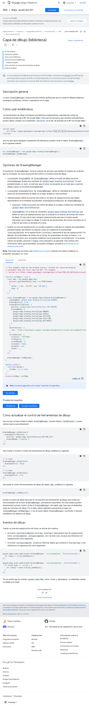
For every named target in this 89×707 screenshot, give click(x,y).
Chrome (6, 672)
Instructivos (7, 647)
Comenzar (52, 10)
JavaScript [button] (22, 260)
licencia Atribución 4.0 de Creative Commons (70, 605)
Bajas (72, 81)
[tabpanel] (44, 326)
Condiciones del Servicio (69, 653)
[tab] (9, 260)
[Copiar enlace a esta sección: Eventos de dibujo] (27, 522)
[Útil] (81, 31)
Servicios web (37, 650)
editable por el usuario (42, 251)
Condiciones (7, 696)
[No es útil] (84, 31)
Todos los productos (10, 687)
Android (34, 639)
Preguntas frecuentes (11, 639)
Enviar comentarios (75, 40)
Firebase (6, 676)
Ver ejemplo (10, 393)
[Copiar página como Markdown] (13, 45)
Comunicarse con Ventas (73, 10)
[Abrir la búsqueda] (59, 2)
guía (24, 386)
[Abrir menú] (3, 3)
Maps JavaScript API (22, 10)
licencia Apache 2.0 (37, 607)
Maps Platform (29, 2)
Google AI (6, 683)
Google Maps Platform (34, 31)
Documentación (50, 31)
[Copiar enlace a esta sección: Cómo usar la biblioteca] (35, 109)
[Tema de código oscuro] (81, 126)
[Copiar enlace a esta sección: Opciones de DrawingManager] (43, 165)
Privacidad (18, 696)
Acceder (83, 3)
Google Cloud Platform (11, 679)
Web (5, 10)
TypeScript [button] (9, 260)
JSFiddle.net (10, 406)
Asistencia (64, 650)
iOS (33, 643)
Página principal (8, 31)
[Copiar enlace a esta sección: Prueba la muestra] (25, 400)
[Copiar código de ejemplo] (84, 126)
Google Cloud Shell (29, 406)
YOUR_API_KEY (59, 131)
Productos (19, 31)
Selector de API (8, 643)
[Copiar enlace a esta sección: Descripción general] (30, 92)
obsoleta (67, 75)
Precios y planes (66, 642)
